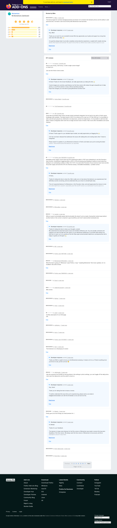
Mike (56, 17)
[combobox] (99, 6)
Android (44, 494)
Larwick (56, 214)
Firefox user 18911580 (60, 253)
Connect (79, 483)
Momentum (15, 13)
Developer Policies (30, 494)
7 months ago (70, 173)
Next (88, 463)
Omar (56, 305)
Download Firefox (47, 483)
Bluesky (97, 491)
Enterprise (62, 492)
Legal (20, 511)
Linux (43, 497)
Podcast (97, 494)
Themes (40, 7)
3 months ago (65, 99)
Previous (67, 463)
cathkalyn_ (57, 325)
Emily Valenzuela (59, 448)
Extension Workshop (30, 488)
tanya (56, 332)
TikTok (96, 488)
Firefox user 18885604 (61, 273)
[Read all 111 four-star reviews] (24, 29)
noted (21, 515)
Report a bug (28, 503)
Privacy (8, 511)
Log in (109, 1)
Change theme (98, 520)
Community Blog (29, 497)
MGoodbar (57, 207)
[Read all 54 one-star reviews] (24, 36)
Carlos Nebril (58, 99)
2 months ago (62, 63)
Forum (26, 500)
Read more (52, 45)
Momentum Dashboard (21, 15)
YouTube (97, 486)
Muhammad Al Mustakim (61, 260)
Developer (80, 488)
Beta (60, 486)
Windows (44, 486)
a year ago (62, 200)
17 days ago (70, 79)
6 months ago (60, 113)
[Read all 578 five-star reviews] (24, 27)
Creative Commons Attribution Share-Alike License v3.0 (59, 515)
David (56, 280)
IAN (55, 246)
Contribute (80, 486)
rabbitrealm (57, 372)
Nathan (56, 298)
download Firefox (68, 2)
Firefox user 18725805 (61, 339)
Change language (99, 515)
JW (55, 113)
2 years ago (62, 298)
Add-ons (27, 480)
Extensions (33, 7)
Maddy (56, 411)
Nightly (61, 483)
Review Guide (28, 506)
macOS (43, 488)
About (26, 483)
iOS (42, 491)
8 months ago (71, 157)
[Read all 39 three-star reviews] (24, 32)
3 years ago (61, 17)
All (42, 500)
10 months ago (71, 226)
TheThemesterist (59, 106)
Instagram (97, 483)
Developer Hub (29, 491)
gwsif (56, 312)
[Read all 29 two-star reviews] (24, 34)
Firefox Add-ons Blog (31, 486)
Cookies (14, 511)
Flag (47, 24)
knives (56, 63)
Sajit (56, 346)
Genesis (57, 200)
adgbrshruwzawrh (59, 287)
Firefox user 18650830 (61, 157)
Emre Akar (57, 456)
